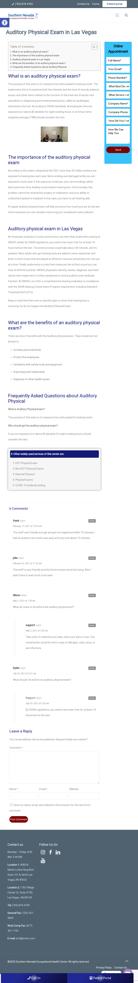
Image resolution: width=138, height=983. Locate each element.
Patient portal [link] (114, 4)
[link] (4, 22)
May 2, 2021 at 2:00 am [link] (37, 630)
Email (43, 789)
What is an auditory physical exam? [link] (30, 51)
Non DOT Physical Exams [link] (29, 468)
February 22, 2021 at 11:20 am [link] (27, 563)
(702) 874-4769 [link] (24, 4)
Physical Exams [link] (24, 479)
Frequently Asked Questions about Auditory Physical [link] (39, 67)
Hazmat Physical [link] (24, 474)
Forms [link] (96, 4)
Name (13, 789)
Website (74, 789)
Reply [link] (92, 521)
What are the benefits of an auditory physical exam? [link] (38, 63)
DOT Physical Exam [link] (26, 463)
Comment (16, 747)
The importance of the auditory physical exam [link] (35, 55)
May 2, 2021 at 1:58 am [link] (24, 600)
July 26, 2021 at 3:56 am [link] (37, 703)
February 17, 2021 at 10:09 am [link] (27, 526)
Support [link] (30, 697)
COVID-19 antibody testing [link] (30, 485)
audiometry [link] (33, 264)
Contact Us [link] (83, 4)
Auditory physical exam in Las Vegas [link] (31, 59)
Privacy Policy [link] (104, 967)
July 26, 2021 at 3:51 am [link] (24, 673)
